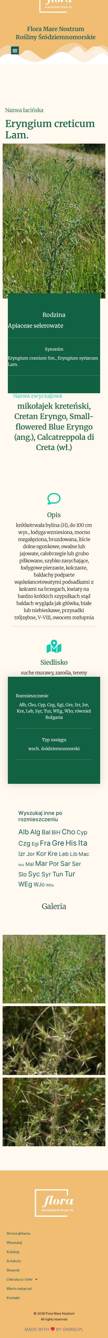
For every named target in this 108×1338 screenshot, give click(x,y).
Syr (46, 874)
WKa (50, 885)
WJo (39, 884)
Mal (29, 864)
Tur (69, 874)
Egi (35, 844)
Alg (35, 832)
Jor (30, 854)
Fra (45, 843)
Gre (58, 843)
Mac (84, 854)
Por (54, 863)
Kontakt (13, 1297)
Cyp (82, 832)
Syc (34, 874)
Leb (64, 854)
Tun (57, 874)
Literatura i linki (20, 1279)
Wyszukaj (14, 1242)
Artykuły (14, 1261)
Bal (46, 832)
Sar (65, 863)
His (71, 842)
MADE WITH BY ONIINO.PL (54, 1329)
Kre (53, 853)
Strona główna (18, 1233)
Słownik (13, 1270)
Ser (76, 863)
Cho (68, 831)
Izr (21, 853)
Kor (41, 853)
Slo (22, 874)
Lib (73, 854)
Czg (24, 843)
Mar (41, 863)
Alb (23, 832)
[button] (15, 50)
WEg (25, 884)
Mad (21, 865)
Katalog (13, 1251)
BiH (56, 832)
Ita (83, 842)
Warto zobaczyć (19, 1288)
